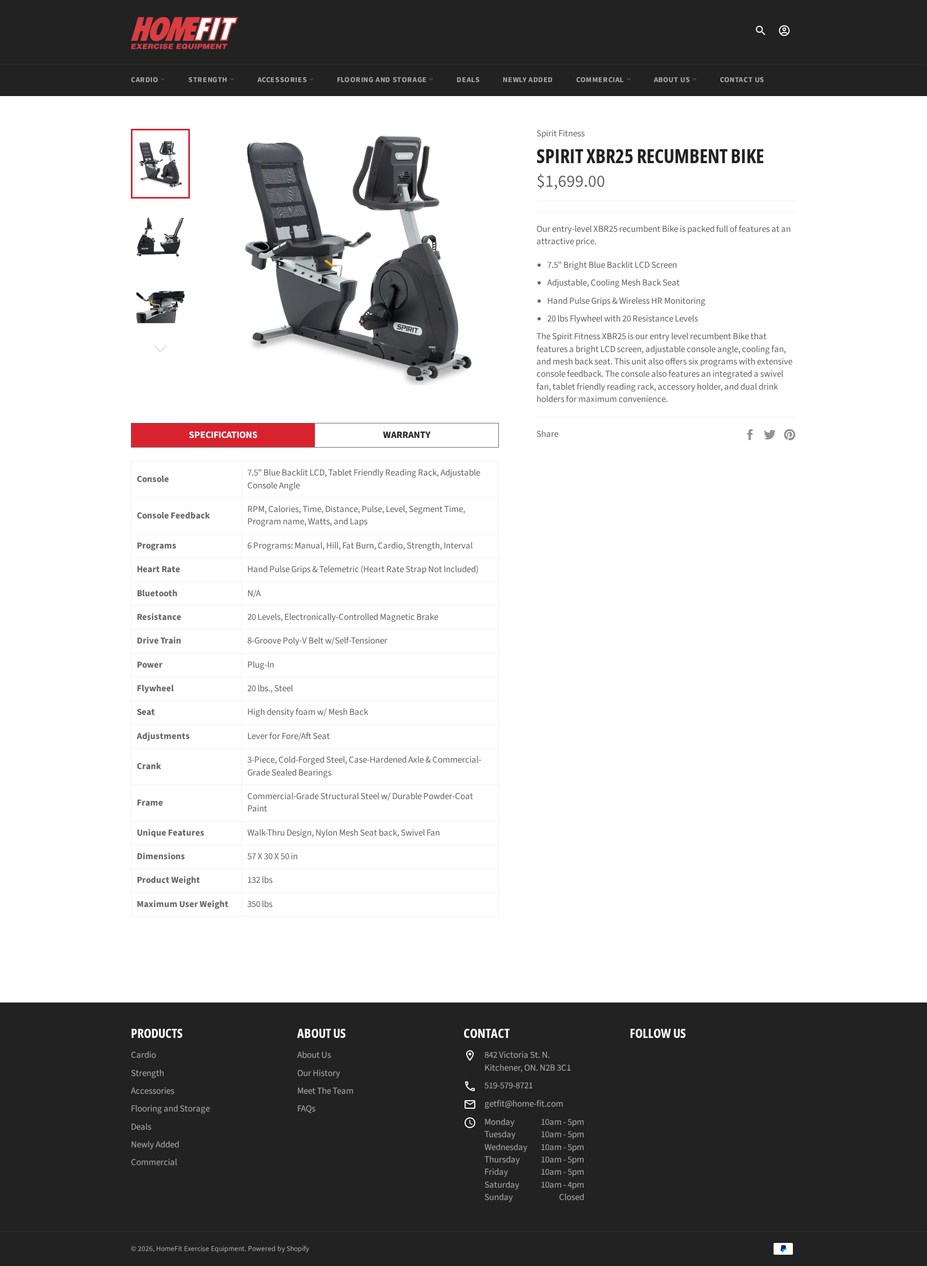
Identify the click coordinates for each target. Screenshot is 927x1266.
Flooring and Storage (383, 80)
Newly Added (528, 80)
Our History (318, 1073)
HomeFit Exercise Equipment (200, 1248)
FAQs (306, 1108)
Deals (468, 80)
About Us (673, 80)
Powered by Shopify (278, 1248)
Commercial (601, 80)
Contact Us (742, 80)
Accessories (283, 80)
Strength (208, 80)
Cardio (145, 80)
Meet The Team (325, 1091)
